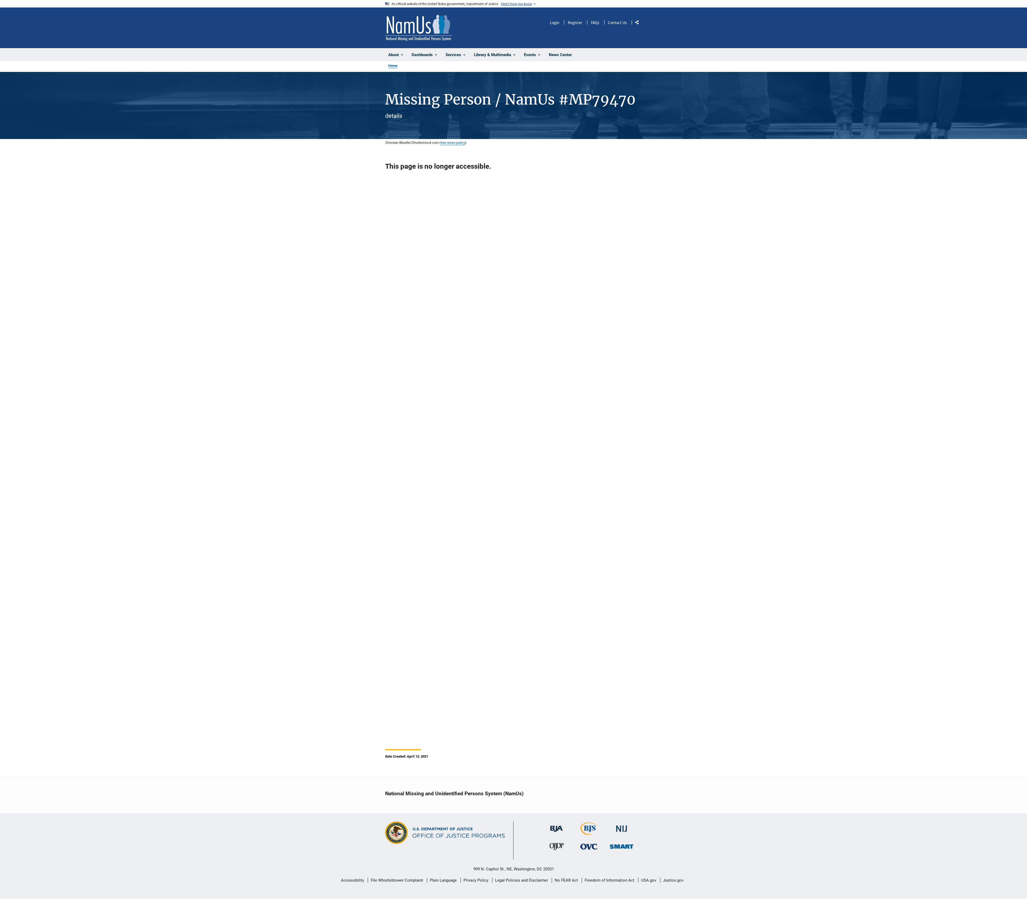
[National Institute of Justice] (621, 826)
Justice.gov (673, 880)
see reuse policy (452, 142)
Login (554, 22)
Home (392, 66)
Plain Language (443, 880)
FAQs (595, 22)
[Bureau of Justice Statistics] (589, 832)
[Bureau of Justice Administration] (556, 826)
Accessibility (352, 880)
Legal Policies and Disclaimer (521, 880)
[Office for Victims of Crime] (588, 846)
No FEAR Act (566, 880)
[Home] (418, 27)
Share (639, 23)
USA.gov (648, 880)
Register (575, 22)
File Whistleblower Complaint (397, 880)
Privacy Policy (475, 880)
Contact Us (617, 22)
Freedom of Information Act (609, 880)
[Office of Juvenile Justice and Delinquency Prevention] (557, 848)
